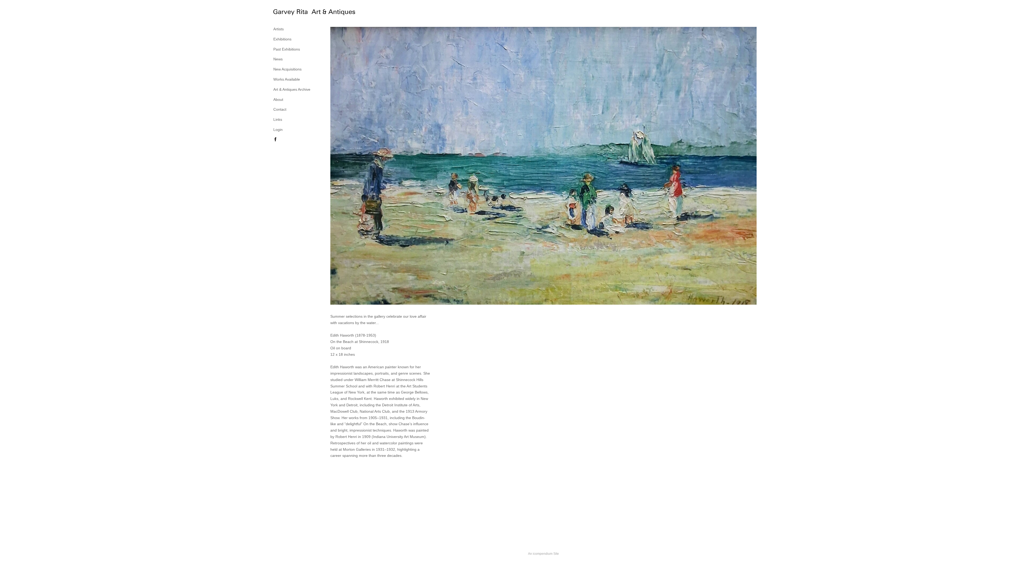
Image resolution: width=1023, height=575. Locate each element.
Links (277, 119)
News (278, 59)
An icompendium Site (543, 554)
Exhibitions (282, 39)
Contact (279, 109)
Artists (278, 29)
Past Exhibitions (286, 49)
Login (278, 129)
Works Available (286, 79)
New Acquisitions (287, 69)
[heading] (286, 13)
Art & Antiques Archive (291, 89)
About (278, 99)
